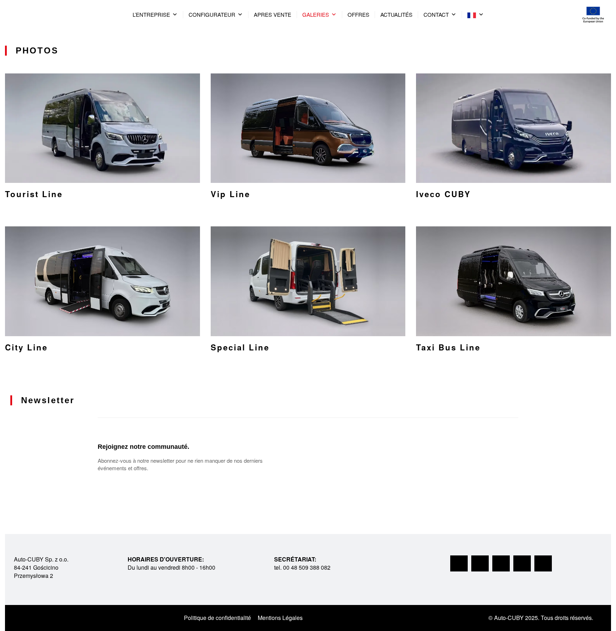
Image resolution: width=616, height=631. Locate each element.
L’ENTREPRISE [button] (151, 14)
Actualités (396, 14)
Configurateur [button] (212, 14)
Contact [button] (436, 14)
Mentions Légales (280, 618)
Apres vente (272, 14)
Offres (358, 14)
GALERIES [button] (315, 14)
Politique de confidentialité (217, 618)
